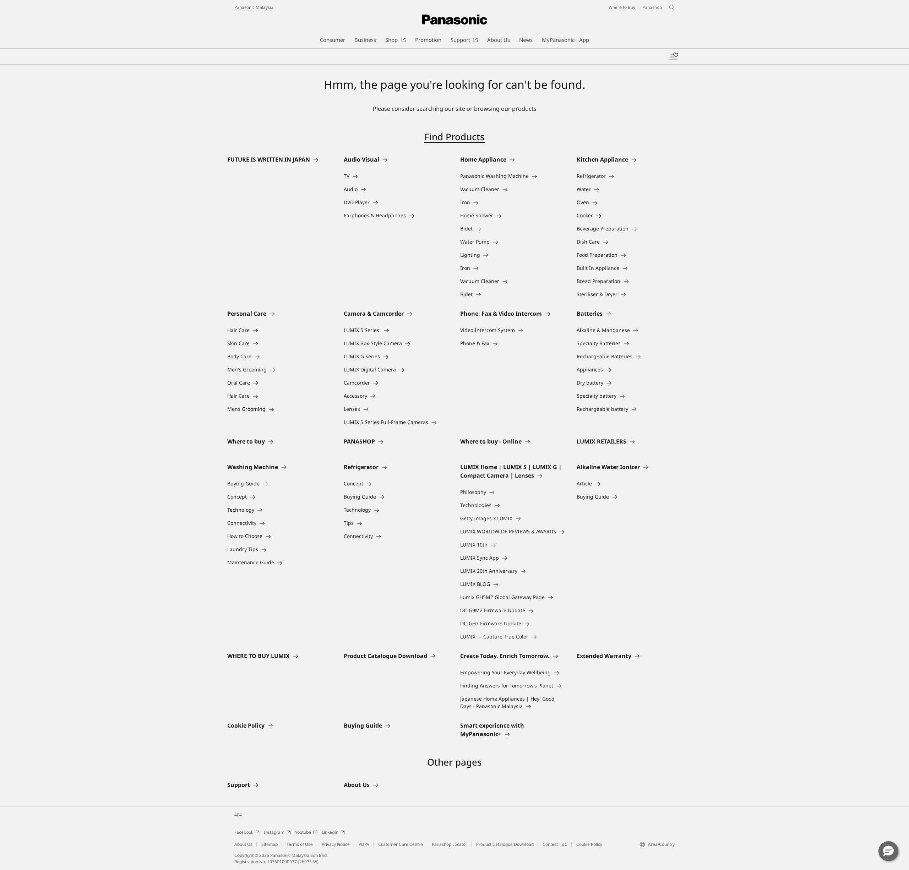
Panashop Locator (449, 844)
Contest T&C (555, 844)
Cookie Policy (589, 844)
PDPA (364, 844)
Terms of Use (300, 844)
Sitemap (269, 844)
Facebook (243, 832)
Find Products (454, 136)
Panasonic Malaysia (253, 7)
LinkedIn (330, 832)
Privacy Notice (336, 844)
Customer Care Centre (400, 844)
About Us (243, 844)
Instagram (274, 832)
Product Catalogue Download (505, 844)
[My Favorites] (674, 56)
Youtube (303, 832)
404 (238, 815)
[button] (888, 851)
